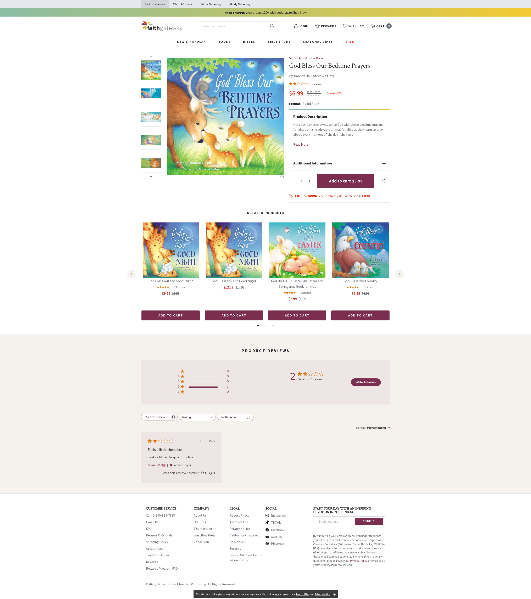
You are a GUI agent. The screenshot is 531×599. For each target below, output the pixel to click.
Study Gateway (239, 4)
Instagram (278, 515)
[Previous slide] (151, 57)
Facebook (277, 530)
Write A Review (366, 382)
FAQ (149, 529)
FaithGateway (155, 4)
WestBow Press (205, 535)
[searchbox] (155, 417)
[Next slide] (151, 176)
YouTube (277, 537)
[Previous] (131, 274)
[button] (384, 181)
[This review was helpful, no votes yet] (202, 473)
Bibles (249, 41)
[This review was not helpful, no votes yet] (210, 473)
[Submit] (272, 26)
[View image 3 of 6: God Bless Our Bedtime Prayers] (151, 116)
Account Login (156, 548)
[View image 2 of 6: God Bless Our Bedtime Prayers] (151, 93)
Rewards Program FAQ (162, 568)
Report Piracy (239, 515)
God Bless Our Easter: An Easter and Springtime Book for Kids (297, 284)
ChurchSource (182, 4)
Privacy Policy (358, 561)
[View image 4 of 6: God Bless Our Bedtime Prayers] (151, 140)
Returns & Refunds (159, 535)
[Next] (399, 274)
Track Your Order (157, 555)
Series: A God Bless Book (306, 58)
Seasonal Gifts (318, 41)
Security (235, 548)
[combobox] (238, 26)
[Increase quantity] (310, 181)
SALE (349, 41)
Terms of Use (239, 522)
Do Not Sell (238, 542)
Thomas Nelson (205, 529)
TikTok (276, 522)
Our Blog (200, 522)
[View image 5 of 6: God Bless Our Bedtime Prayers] (151, 163)
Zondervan (201, 542)
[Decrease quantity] (293, 181)
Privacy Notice (240, 529)
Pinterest (278, 543)
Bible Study (279, 41)
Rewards (152, 562)
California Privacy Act (245, 535)
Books (224, 41)
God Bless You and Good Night (171, 281)
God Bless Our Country (360, 281)
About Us (200, 515)
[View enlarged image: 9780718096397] (225, 117)
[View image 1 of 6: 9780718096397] (151, 70)
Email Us (152, 522)
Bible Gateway (211, 4)
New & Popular (191, 41)
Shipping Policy (157, 542)
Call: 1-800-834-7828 (160, 515)
